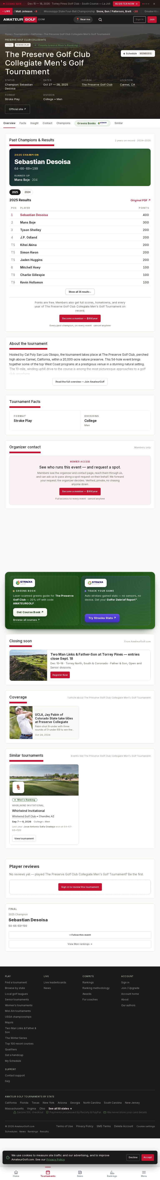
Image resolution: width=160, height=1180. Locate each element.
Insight (34, 123)
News (47, 988)
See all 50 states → (60, 1108)
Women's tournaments (18, 1005)
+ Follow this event (80, 934)
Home (8, 34)
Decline (133, 1157)
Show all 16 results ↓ (80, 292)
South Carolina (113, 1102)
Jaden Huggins (31, 260)
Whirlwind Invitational (28, 811)
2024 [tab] (27, 192)
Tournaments (21, 34)
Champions (63, 123)
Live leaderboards (55, 982)
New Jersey (132, 1102)
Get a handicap (14, 1055)
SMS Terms (104, 1126)
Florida (24, 1102)
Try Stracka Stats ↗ (102, 618)
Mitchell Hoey (30, 267)
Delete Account (123, 1126)
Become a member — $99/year (80, 318)
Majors (9, 1022)
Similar (119, 123)
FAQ (7, 1081)
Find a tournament (16, 982)
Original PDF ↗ (141, 200)
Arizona (62, 1102)
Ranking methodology (96, 988)
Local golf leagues (16, 993)
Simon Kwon (29, 252)
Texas (35, 1102)
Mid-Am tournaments (18, 1010)
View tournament (24, 838)
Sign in (140, 19)
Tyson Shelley (30, 230)
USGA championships (18, 1016)
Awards (86, 993)
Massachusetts (14, 1108)
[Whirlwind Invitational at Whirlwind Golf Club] (44, 780)
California (36, 34)
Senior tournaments (17, 999)
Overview (9, 123)
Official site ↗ (17, 109)
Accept (148, 1157)
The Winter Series (16, 1038)
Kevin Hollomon (31, 282)
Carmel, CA (127, 84)
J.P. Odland (28, 237)
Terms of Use (64, 1126)
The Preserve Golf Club (97, 84)
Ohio (42, 1108)
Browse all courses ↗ (26, 619)
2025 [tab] (15, 192)
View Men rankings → (80, 944)
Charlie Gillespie (32, 275)
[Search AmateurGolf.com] (100, 19)
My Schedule (13, 1060)
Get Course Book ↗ (30, 612)
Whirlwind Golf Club (24, 816)
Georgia (75, 1102)
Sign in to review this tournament (80, 887)
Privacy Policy (84, 1126)
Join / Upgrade (130, 988)
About (125, 999)
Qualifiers (11, 1049)
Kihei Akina (28, 245)
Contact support (15, 1075)
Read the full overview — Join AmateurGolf (80, 381)
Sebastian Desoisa (42, 161)
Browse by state (15, 988)
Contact (47, 123)
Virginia (31, 1108)
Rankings (88, 982)
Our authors (128, 1005)
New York (48, 1102)
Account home (130, 993)
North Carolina (92, 1102)
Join (152, 19)
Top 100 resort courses (19, 1043)
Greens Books (86, 123)
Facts (23, 123)
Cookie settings (145, 1126)
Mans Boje (22, 179)
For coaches (90, 999)
